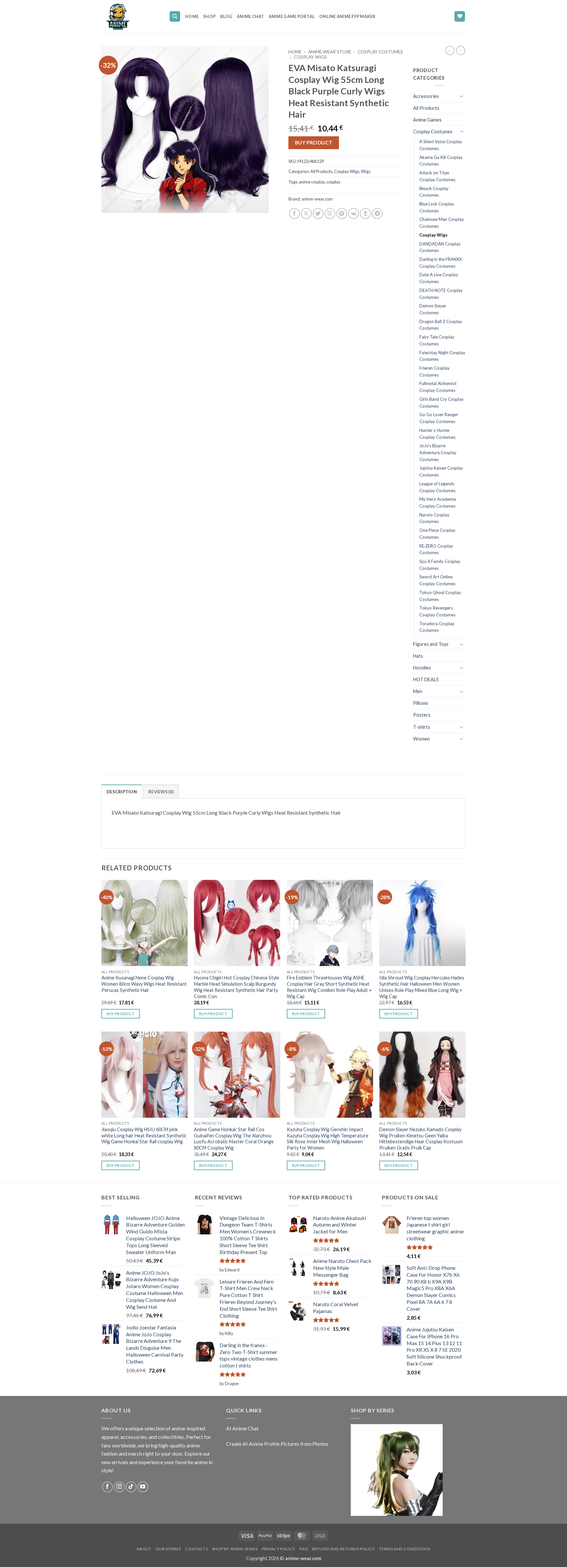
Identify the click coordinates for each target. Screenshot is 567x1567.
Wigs (365, 171)
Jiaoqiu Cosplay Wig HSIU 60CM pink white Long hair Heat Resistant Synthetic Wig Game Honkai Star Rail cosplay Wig (144, 1135)
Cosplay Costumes (380, 51)
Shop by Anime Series (235, 1548)
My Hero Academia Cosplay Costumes (437, 502)
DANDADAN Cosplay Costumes (440, 247)
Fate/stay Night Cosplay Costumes (442, 356)
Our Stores (168, 1548)
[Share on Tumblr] (365, 213)
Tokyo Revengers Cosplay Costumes (437, 611)
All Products (321, 171)
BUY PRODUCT (314, 142)
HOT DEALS (426, 679)
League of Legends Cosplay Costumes (437, 487)
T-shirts (421, 727)
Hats (418, 656)
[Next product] (449, 50)
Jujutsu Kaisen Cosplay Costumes (441, 471)
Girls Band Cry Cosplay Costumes (441, 403)
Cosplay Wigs (310, 57)
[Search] (175, 16)
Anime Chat (250, 16)
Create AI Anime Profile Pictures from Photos (277, 1444)
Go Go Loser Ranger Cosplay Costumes (438, 418)
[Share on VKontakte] (353, 213)
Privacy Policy (278, 1548)
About (143, 1548)
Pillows (420, 703)
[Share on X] (306, 213)
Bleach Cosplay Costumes (434, 192)
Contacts (196, 1548)
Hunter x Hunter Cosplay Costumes (437, 434)
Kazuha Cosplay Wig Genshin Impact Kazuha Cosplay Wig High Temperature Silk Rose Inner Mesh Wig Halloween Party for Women (327, 1139)
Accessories (426, 96)
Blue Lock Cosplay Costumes (436, 207)
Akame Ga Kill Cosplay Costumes (441, 161)
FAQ (303, 1548)
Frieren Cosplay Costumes (434, 371)
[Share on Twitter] (318, 213)
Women (421, 739)
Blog (226, 16)
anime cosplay (312, 181)
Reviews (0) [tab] (161, 791)
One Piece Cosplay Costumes (437, 534)
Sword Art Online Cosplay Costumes (437, 580)
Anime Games (427, 120)
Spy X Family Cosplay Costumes (439, 565)
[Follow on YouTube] (142, 1486)
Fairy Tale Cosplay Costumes (436, 340)
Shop (209, 16)
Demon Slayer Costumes (432, 309)
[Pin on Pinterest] (341, 213)
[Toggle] (462, 96)
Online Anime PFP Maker (347, 16)
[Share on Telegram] (377, 213)
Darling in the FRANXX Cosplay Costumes (440, 263)
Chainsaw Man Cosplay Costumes (441, 223)
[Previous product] (460, 50)
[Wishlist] (459, 16)
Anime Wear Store (329, 51)
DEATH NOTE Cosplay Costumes (441, 294)
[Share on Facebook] (294, 213)
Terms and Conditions (404, 1548)
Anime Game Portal (292, 16)
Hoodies (422, 667)
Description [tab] (122, 791)
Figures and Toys (431, 644)
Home (192, 16)
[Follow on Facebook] (107, 1486)
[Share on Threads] (330, 213)
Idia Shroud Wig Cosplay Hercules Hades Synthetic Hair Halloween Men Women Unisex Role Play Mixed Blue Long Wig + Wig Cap (421, 987)
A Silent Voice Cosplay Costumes (440, 145)
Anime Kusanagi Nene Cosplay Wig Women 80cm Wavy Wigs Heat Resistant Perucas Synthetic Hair (144, 984)
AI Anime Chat (242, 1428)
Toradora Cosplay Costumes (436, 627)
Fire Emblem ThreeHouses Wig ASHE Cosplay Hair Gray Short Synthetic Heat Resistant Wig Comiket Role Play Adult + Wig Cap (329, 987)
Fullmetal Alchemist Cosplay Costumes (437, 387)
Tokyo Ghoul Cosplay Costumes (440, 596)
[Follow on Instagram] (119, 1486)
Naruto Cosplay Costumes (434, 518)
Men (417, 691)
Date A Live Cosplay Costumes (438, 278)
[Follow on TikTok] (131, 1486)
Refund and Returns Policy (343, 1548)
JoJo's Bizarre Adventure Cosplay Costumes (437, 452)
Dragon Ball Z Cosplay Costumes (440, 325)
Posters (421, 715)
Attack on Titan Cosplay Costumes (437, 176)
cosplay (333, 181)
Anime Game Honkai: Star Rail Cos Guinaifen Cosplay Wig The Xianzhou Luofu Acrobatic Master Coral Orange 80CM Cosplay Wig (234, 1139)
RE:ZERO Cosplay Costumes (436, 549)
